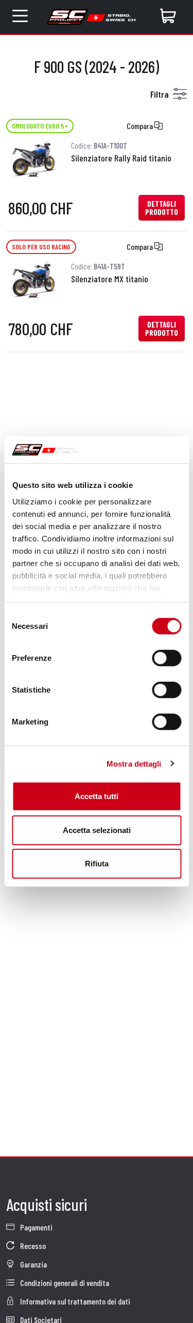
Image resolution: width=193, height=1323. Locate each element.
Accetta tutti (96, 796)
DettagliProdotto (161, 207)
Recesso (32, 1245)
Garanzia (33, 1264)
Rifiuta (97, 863)
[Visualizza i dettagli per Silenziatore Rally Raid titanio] (33, 157)
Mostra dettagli (134, 763)
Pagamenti (35, 1227)
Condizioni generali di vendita (64, 1283)
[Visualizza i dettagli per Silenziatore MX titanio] (33, 278)
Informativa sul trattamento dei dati (74, 1301)
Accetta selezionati (97, 829)
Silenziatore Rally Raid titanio (121, 158)
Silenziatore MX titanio (109, 278)
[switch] (166, 658)
